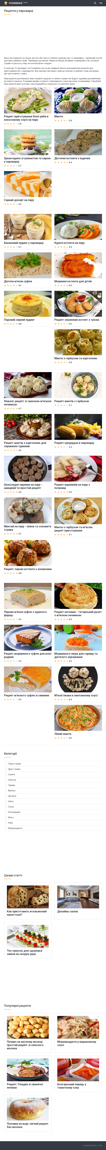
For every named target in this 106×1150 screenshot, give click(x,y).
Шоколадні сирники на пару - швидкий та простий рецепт (23, 486)
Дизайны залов (67, 911)
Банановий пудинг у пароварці (23, 243)
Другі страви (14, 769)
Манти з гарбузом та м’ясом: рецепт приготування (73, 529)
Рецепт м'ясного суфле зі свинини (26, 695)
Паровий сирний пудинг (19, 319)
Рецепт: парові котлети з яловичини (28, 569)
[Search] (95, 3)
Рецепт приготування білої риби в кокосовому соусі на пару (26, 118)
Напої (11, 801)
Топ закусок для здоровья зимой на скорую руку (24, 952)
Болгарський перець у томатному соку (71, 1086)
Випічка (11, 790)
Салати (11, 774)
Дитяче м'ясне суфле (18, 281)
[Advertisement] (53, 37)
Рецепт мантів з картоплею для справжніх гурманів (25, 444)
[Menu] (100, 3)
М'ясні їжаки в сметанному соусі (76, 695)
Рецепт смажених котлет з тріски (76, 319)
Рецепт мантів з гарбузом (71, 401)
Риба (10, 823)
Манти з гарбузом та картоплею (75, 358)
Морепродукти (15, 828)
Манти (58, 116)
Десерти (12, 796)
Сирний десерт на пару (19, 200)
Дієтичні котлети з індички (72, 158)
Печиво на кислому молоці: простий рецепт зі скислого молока (25, 1045)
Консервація (14, 812)
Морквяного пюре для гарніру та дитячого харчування (76, 655)
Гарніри (11, 785)
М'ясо (11, 817)
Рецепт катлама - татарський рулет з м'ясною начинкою (78, 613)
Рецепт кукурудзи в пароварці (74, 443)
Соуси (11, 806)
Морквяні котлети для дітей (73, 281)
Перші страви (14, 763)
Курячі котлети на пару (69, 243)
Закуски (12, 780)
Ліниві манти (62, 733)
